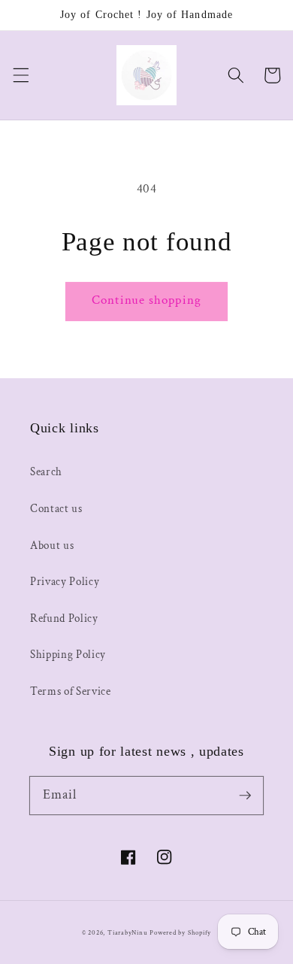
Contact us (56, 508)
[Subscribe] (245, 795)
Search (46, 471)
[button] (20, 75)
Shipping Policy (68, 654)
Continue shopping (146, 300)
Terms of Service (70, 691)
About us (52, 545)
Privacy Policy (64, 581)
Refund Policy (64, 618)
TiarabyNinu (127, 932)
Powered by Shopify (180, 932)
